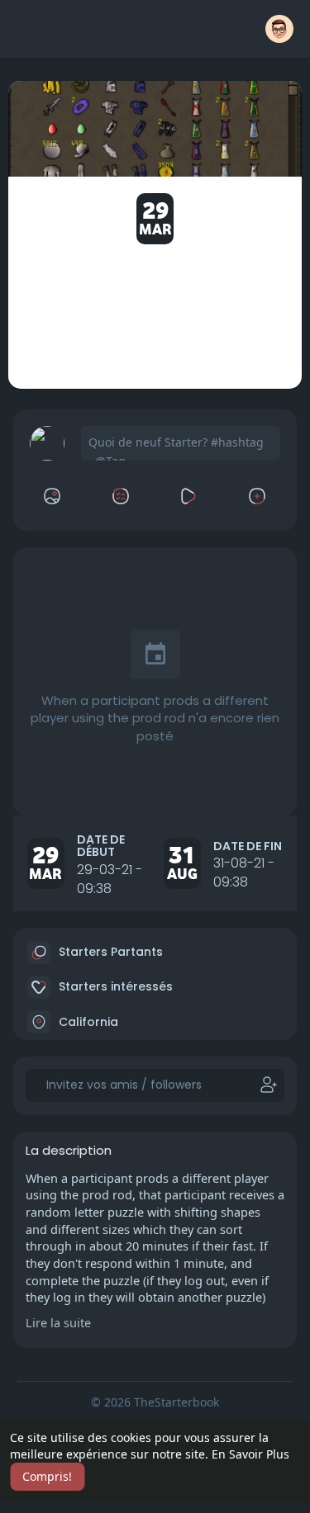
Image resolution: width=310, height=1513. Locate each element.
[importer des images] (52, 497)
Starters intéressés (114, 986)
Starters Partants (109, 951)
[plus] (258, 497)
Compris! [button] (47, 1476)
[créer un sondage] (120, 497)
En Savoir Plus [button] (250, 1454)
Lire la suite (58, 1322)
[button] (279, 29)
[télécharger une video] (189, 497)
